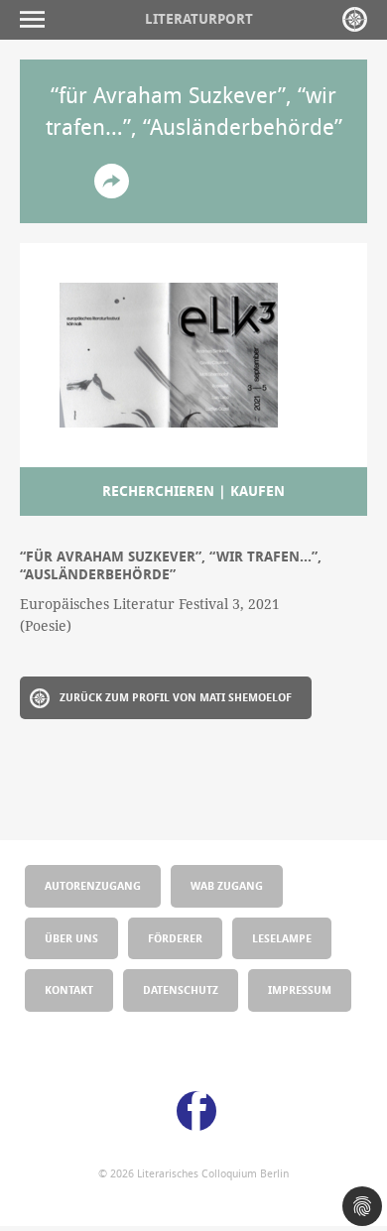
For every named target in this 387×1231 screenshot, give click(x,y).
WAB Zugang (227, 885)
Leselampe (282, 937)
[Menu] (37, 19)
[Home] (354, 19)
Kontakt (69, 989)
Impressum (299, 989)
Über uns (71, 937)
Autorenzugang (93, 885)
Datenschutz (180, 989)
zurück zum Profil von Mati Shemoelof (176, 696)
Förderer (175, 937)
